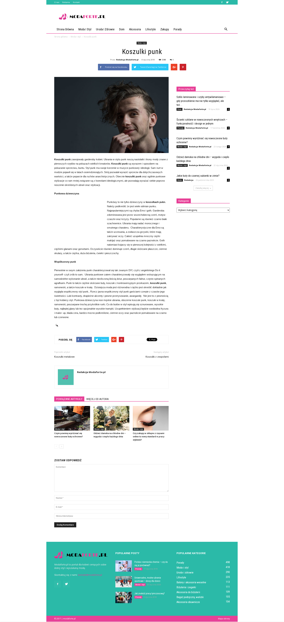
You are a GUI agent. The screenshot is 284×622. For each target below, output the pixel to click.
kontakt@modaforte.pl (90, 574)
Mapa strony (224, 618)
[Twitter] (227, 2)
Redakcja (188, 180)
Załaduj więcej (202, 188)
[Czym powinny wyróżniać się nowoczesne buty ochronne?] (72, 418)
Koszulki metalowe (64, 356)
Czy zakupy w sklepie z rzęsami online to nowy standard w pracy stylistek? (148, 436)
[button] (226, 29)
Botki (180, 180)
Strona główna (65, 29)
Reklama (66, 2)
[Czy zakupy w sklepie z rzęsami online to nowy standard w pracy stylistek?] (151, 418)
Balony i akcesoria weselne (191, 582)
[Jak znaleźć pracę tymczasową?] (123, 597)
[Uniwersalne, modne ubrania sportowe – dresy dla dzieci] (123, 581)
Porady (178, 29)
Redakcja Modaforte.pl (127, 59)
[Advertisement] (170, 16)
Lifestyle (150, 29)
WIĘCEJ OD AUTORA (97, 399)
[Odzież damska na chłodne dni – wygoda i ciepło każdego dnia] (111, 418)
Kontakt (76, 2)
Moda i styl (84, 29)
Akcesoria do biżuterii (188, 592)
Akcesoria (135, 29)
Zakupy (164, 29)
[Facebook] (221, 2)
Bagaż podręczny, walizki (190, 597)
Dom (121, 29)
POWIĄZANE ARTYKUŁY (69, 399)
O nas (56, 2)
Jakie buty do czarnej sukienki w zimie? (198, 175)
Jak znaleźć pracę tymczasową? (149, 593)
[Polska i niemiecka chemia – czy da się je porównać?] (123, 566)
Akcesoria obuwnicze (188, 602)
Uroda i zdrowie (105, 29)
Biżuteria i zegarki (186, 587)
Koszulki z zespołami (157, 356)
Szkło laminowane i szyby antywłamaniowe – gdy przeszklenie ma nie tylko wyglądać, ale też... (201, 100)
